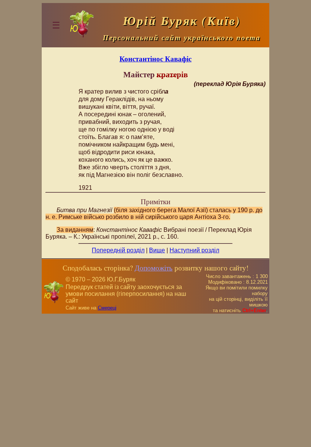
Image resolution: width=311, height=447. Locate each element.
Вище (157, 250)
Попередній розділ (118, 250)
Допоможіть (154, 267)
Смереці (107, 308)
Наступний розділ (194, 250)
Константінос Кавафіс (155, 58)
